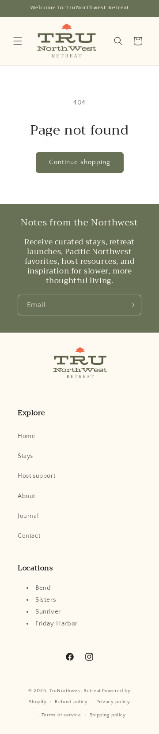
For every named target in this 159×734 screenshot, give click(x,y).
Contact (29, 535)
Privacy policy (113, 701)
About (26, 496)
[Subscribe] (131, 305)
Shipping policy (108, 715)
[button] (17, 41)
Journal (28, 516)
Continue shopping (79, 162)
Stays (25, 456)
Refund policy (71, 701)
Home (26, 436)
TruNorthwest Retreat (75, 690)
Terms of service (61, 715)
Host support (36, 475)
